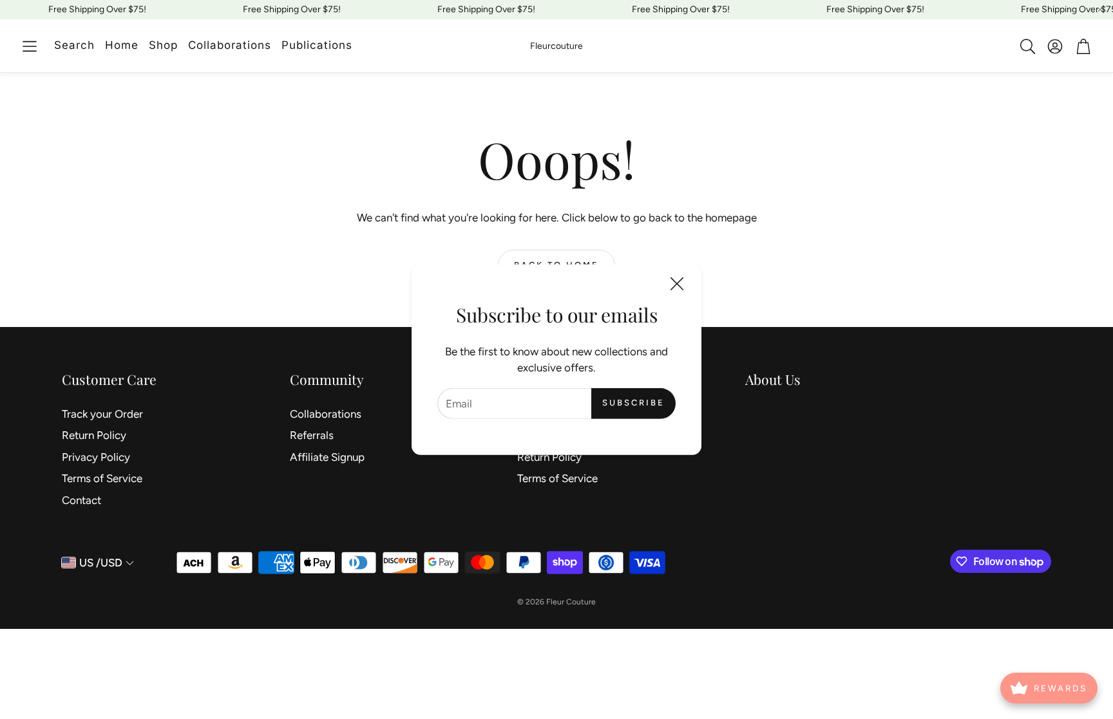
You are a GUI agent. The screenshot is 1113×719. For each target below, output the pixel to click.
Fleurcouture (556, 46)
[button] (30, 46)
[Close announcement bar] (1100, 9)
